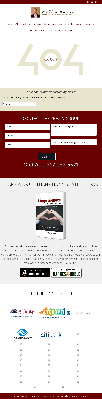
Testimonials (50, 24)
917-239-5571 (63, 164)
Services (37, 24)
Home (9, 24)
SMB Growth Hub (23, 24)
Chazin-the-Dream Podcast (59, 30)
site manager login (63, 396)
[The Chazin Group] (51, 12)
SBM (86, 396)
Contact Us (90, 24)
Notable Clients (37, 30)
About (79, 24)
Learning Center (66, 24)
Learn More (71, 263)
